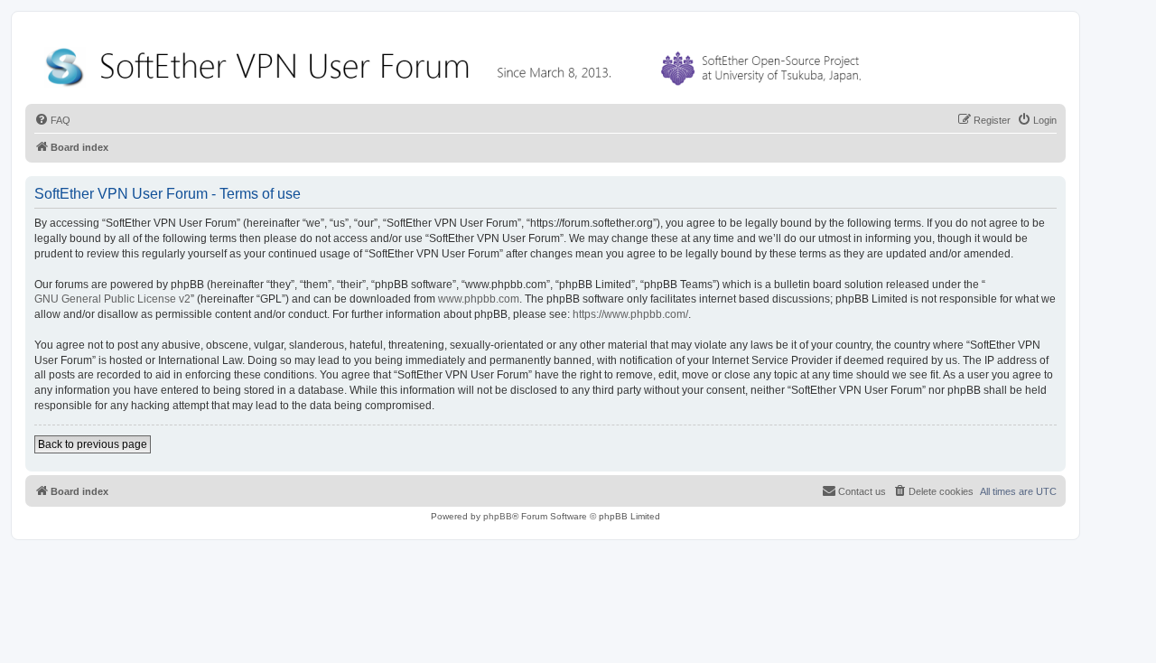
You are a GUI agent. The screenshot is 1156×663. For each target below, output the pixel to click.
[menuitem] (52, 120)
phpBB (497, 516)
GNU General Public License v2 (112, 299)
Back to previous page (92, 444)
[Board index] (457, 63)
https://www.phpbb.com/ (630, 314)
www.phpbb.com (478, 299)
